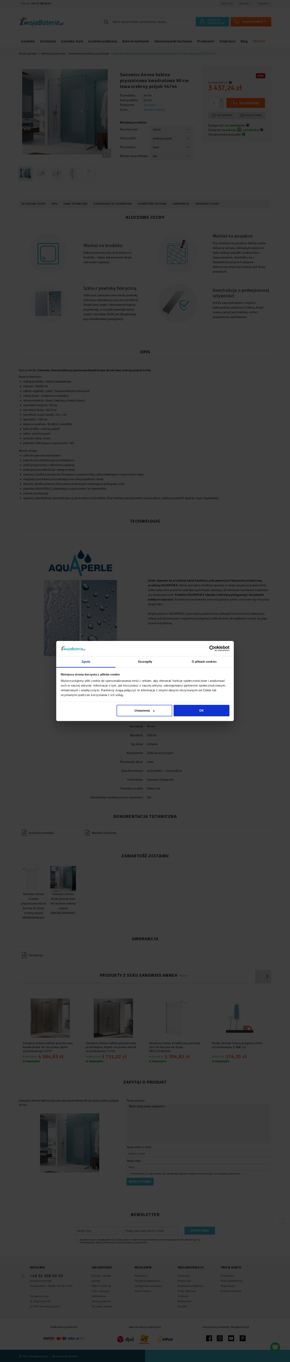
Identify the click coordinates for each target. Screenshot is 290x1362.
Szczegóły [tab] (145, 661)
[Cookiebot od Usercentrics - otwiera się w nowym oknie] (212, 648)
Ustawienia (142, 710)
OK (201, 710)
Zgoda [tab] (85, 661)
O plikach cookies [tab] (204, 661)
